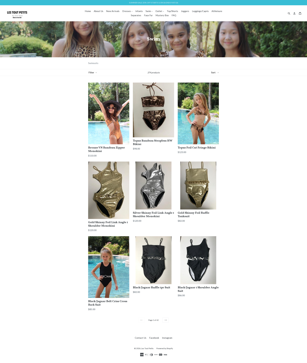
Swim (150, 11)
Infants (139, 11)
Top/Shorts (172, 11)
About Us (98, 11)
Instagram (167, 337)
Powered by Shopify (164, 348)
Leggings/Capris (200, 11)
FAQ (174, 15)
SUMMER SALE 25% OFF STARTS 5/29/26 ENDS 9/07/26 (153, 2)
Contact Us (140, 337)
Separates (136, 15)
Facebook (154, 337)
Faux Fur (148, 15)
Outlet (160, 11)
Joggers (185, 11)
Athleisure (217, 11)
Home (88, 11)
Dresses (128, 11)
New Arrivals (112, 11)
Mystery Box (162, 15)
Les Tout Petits (147, 348)
